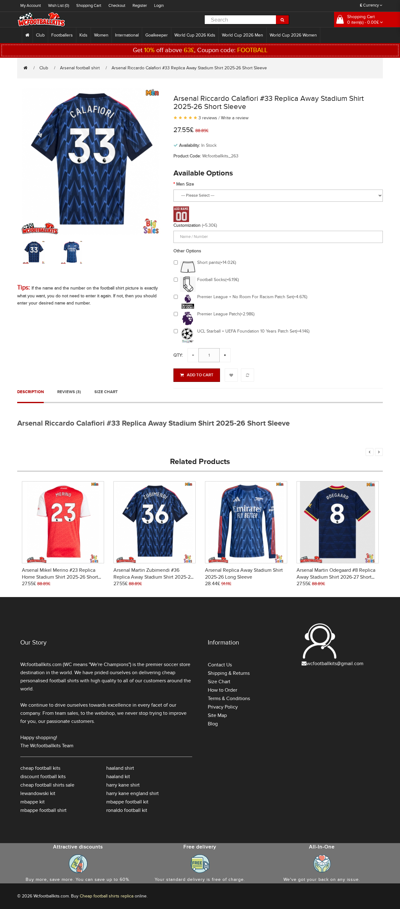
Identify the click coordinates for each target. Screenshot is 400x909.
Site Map (217, 715)
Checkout (116, 5)
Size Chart (106, 391)
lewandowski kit (37, 793)
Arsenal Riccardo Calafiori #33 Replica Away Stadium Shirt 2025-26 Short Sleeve (189, 68)
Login (159, 5)
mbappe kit (32, 802)
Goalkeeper (156, 35)
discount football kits (43, 776)
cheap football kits (40, 768)
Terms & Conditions (229, 698)
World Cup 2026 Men (242, 35)
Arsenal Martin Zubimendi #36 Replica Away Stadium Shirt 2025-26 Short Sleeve (153, 577)
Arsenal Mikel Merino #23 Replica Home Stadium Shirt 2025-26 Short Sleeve (60, 577)
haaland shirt (120, 768)
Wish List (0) (58, 5)
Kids (83, 35)
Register (139, 5)
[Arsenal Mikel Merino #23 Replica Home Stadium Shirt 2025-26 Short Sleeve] (63, 521)
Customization (187, 225)
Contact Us (220, 665)
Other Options (187, 251)
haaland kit (118, 776)
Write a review (234, 118)
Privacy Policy (223, 707)
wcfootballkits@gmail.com (335, 663)
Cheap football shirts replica (106, 896)
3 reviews (207, 118)
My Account (30, 5)
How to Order (222, 690)
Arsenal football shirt (80, 68)
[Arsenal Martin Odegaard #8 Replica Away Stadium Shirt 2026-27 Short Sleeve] (337, 521)
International (127, 35)
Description (30, 391)
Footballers (62, 35)
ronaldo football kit (126, 810)
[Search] (282, 19)
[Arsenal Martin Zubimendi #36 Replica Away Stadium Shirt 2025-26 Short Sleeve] (154, 521)
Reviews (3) (69, 391)
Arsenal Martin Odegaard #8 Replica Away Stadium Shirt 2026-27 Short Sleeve (336, 577)
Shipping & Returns (229, 673)
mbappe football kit (127, 802)
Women (101, 35)
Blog (213, 724)
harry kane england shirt (132, 793)
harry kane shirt (123, 785)
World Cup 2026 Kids (194, 35)
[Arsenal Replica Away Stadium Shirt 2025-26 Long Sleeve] (246, 521)
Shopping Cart (88, 5)
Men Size (185, 184)
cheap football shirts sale (47, 785)
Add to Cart (200, 375)
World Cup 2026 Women (293, 35)
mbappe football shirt (43, 810)
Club (40, 35)
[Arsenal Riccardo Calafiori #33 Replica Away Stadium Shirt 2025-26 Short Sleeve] (90, 160)
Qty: (178, 355)
